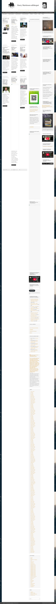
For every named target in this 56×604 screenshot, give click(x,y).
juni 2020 (32, 464)
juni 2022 (32, 440)
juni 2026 (32, 393)
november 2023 (33, 423)
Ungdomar (8, 46)
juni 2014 (32, 534)
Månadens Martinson (20, 12)
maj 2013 (32, 548)
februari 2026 (32, 396)
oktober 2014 (32, 530)
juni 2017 (32, 497)
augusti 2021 (32, 450)
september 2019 (33, 472)
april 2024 (32, 418)
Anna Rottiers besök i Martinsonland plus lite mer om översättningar (35, 316)
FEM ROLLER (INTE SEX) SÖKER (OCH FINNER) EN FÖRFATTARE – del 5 (34, 300)
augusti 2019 (32, 473)
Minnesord (32, 578)
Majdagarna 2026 (33, 575)
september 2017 (33, 494)
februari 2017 (32, 501)
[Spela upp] (43, 43)
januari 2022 (32, 445)
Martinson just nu (13, 18)
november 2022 (33, 435)
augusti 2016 (32, 507)
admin (4, 22)
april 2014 (32, 536)
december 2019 (33, 469)
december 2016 (33, 503)
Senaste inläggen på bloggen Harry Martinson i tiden (34, 356)
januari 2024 (32, 421)
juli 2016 (32, 508)
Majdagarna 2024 (33, 573)
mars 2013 (32, 550)
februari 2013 (32, 551)
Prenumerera (32, 290)
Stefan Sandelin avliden (34, 310)
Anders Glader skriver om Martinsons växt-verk (23, 80)
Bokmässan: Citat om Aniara (14, 48)
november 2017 (33, 492)
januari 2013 (32, 552)
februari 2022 (32, 444)
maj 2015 (32, 523)
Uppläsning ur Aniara (23, 19)
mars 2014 (32, 537)
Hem (3, 12)
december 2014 (33, 528)
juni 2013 (32, 547)
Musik (31, 579)
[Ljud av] (37, 281)
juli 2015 (32, 521)
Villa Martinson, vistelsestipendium (47, 146)
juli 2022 (32, 439)
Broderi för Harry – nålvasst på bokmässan (22, 49)
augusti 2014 (32, 532)
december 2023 (33, 422)
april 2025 (32, 407)
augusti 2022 (32, 438)
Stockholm (32, 584)
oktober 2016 (32, 505)
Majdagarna (38, 12)
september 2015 (33, 519)
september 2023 (33, 425)
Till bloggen (31, 329)
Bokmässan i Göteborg (14, 76)
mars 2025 (32, 408)
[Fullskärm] (39, 281)
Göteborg (24, 45)
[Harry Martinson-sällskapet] (28, 5)
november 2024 (33, 411)
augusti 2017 (32, 495)
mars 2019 (32, 478)
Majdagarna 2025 (33, 574)
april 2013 (32, 549)
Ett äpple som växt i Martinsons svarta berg (6, 20)
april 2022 (32, 442)
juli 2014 (32, 533)
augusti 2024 (32, 414)
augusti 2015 (32, 520)
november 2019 (33, 470)
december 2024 (33, 410)
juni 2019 (32, 475)
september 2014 (33, 531)
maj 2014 (32, 535)
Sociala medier (32, 12)
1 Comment (5, 54)
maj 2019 (32, 476)
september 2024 (33, 413)
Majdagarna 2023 (33, 572)
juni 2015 (32, 522)
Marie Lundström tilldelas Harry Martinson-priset (34, 341)
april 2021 (32, 454)
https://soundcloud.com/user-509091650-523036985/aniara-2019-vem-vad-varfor (47, 106)
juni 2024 (32, 416)
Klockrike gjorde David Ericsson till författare (14, 80)
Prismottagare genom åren (48, 12)
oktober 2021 (32, 448)
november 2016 (33, 504)
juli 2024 (32, 415)
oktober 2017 (32, 493)
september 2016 (33, 506)
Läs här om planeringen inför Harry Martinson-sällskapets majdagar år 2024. (34, 110)
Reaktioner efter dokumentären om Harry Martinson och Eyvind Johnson (6, 50)
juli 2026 (32, 392)
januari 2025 (32, 409)
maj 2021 (32, 453)
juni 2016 (32, 509)
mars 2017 (32, 500)
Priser (42, 12)
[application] (34, 279)
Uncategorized (33, 585)
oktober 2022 (32, 436)
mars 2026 (32, 395)
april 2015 (32, 524)
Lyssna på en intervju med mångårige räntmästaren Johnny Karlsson (34, 313)
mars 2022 (32, 443)
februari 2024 (32, 420)
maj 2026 (32, 394)
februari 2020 (32, 467)
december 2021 (33, 446)
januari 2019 (32, 480)
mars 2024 (32, 419)
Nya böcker (12, 46)
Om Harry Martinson (8, 12)
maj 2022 (32, 441)
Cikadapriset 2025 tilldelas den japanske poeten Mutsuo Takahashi (35, 320)
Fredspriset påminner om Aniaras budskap (14, 21)
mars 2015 (32, 525)
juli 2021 (32, 451)
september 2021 (33, 449)
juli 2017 (32, 496)
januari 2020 (32, 468)
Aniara (3, 76)
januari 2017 (32, 502)
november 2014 (33, 529)
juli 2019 (32, 474)
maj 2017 (32, 498)
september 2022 (33, 437)
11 (15, 169)
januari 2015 (32, 527)
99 (19, 169)
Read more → (22, 39)
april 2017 (32, 499)
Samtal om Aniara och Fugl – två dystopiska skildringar (5, 81)
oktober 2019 (32, 471)
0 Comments (5, 23)
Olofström (32, 581)
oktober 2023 (32, 424)
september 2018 (33, 482)
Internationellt (27, 12)
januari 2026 (32, 397)
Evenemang (14, 12)
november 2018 (33, 481)
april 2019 (32, 477)
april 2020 (32, 465)
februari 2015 (32, 526)
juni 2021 (32, 452)
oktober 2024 (32, 412)
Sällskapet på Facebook (33, 331)
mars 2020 (32, 466)
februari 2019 (32, 479)
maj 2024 (32, 417)
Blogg (31, 558)
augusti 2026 (32, 391)
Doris (31, 560)
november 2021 (33, 447)
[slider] (52, 163)
